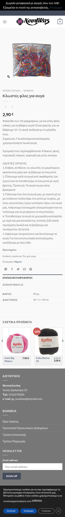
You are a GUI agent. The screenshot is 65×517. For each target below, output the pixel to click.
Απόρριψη (55, 7)
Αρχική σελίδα (11, 90)
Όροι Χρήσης (11, 421)
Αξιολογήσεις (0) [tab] (13, 284)
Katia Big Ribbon (9, 360)
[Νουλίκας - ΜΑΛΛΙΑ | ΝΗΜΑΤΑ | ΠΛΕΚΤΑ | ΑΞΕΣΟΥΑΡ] (32, 22)
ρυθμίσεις (37, 500)
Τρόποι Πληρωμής (14, 441)
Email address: (10, 460)
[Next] (62, 347)
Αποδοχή (11, 511)
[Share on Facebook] (12, 269)
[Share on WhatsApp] (6, 269)
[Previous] (2, 347)
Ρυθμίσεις (46, 511)
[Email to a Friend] (24, 269)
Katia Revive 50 (42, 360)
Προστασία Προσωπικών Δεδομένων (25, 428)
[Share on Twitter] (18, 269)
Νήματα (28, 90)
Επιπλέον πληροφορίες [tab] (18, 277)
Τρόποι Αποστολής (14, 434)
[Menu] (5, 22)
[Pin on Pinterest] (31, 269)
